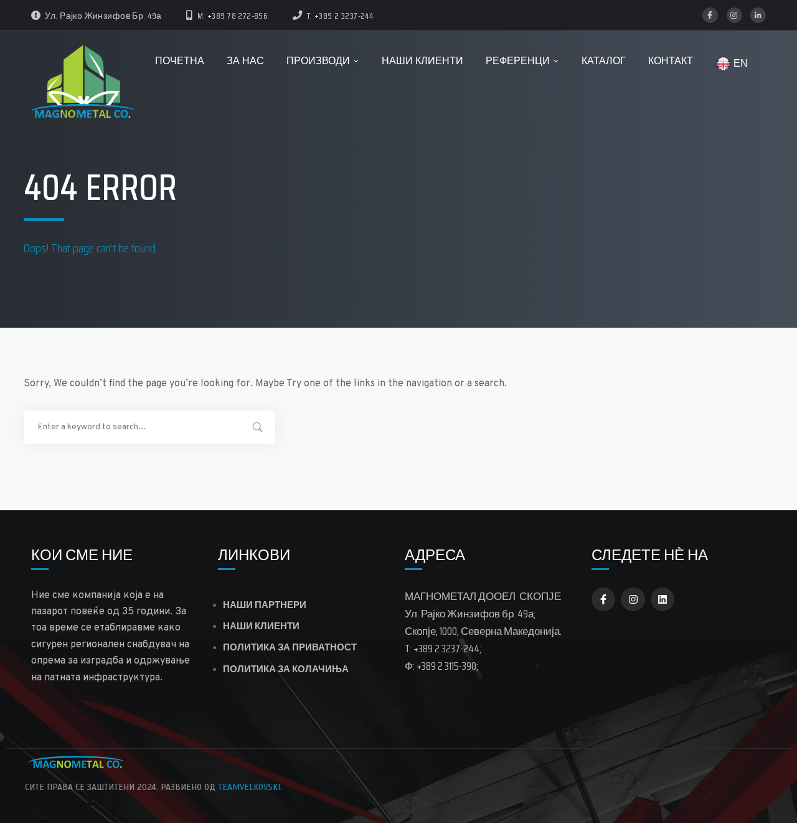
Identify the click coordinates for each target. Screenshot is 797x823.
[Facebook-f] (603, 599)
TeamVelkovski (249, 787)
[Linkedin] (662, 599)
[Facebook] (710, 15)
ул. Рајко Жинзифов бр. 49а (103, 15)
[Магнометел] (84, 84)
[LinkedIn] (758, 15)
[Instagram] (734, 15)
